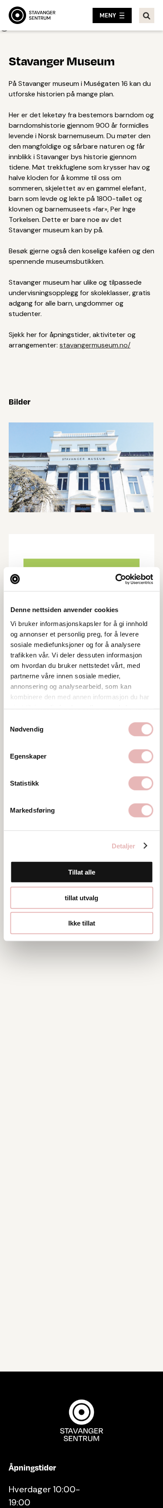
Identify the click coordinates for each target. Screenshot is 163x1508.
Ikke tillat (81, 923)
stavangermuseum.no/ (95, 345)
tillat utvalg (81, 897)
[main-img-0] (81, 465)
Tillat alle (81, 872)
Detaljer (124, 845)
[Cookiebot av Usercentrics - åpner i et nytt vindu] (116, 579)
